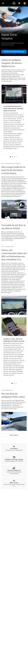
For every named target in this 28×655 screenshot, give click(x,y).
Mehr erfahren (14, 435)
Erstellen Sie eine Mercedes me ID (14, 51)
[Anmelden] (24, 3)
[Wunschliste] (19, 3)
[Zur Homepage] (14, 3)
